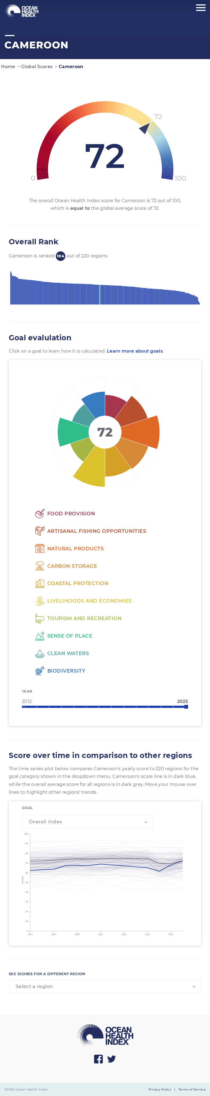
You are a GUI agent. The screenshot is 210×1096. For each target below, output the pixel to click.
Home (7, 66)
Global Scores (36, 66)
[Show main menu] (201, 7)
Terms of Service (192, 1089)
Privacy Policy (159, 1089)
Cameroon (70, 66)
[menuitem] (21, 11)
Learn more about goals (135, 351)
